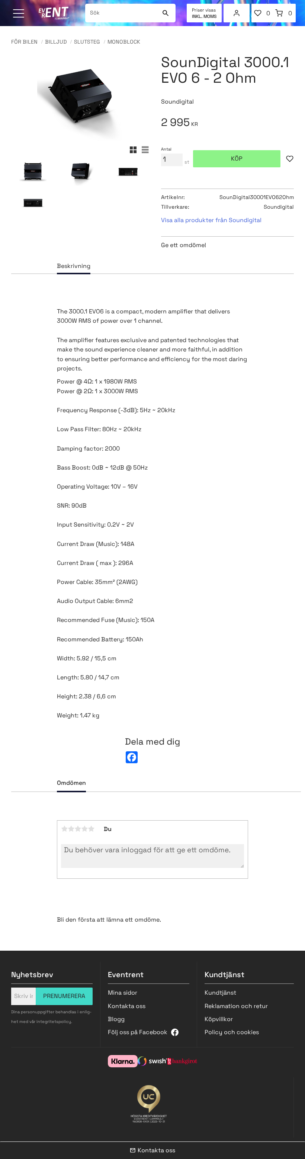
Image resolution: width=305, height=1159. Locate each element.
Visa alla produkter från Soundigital (211, 220)
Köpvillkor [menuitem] (219, 1019)
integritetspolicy (53, 1021)
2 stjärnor (71, 828)
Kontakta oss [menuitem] (126, 1006)
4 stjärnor (84, 828)
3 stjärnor (77, 828)
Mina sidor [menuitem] (236, 13)
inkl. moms (204, 16)
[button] (19, 13)
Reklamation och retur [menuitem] (236, 1006)
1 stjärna (64, 828)
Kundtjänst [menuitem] (220, 993)
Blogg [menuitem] (116, 1019)
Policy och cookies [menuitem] (232, 1032)
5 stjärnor (91, 828)
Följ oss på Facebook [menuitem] (137, 1032)
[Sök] (165, 13)
